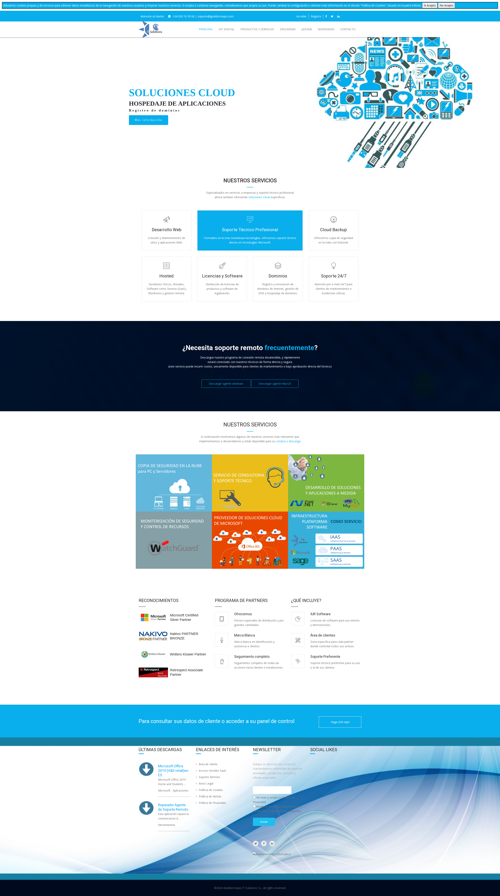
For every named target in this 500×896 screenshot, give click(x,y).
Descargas (288, 29)
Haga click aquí (340, 722)
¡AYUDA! (307, 29)
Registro (316, 16)
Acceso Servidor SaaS (212, 770)
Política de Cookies (211, 790)
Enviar (264, 822)
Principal (206, 29)
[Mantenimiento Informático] (272, 854)
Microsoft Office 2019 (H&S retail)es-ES (173, 770)
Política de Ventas (210, 796)
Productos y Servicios (257, 29)
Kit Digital (227, 29)
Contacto (347, 29)
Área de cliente (208, 764)
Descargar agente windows (226, 383)
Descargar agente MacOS (275, 383)
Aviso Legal (206, 783)
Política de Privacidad (212, 803)
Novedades (326, 29)
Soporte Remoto (209, 777)
